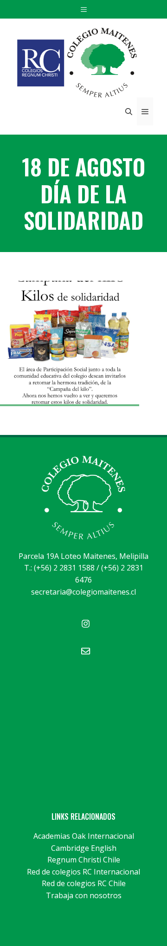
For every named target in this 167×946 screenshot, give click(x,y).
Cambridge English (83, 848)
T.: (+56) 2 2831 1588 (59, 568)
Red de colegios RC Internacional (83, 872)
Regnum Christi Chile (83, 860)
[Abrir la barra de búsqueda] (129, 111)
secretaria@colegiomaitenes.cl (83, 592)
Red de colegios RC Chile (84, 883)
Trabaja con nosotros (84, 895)
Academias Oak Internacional (83, 836)
